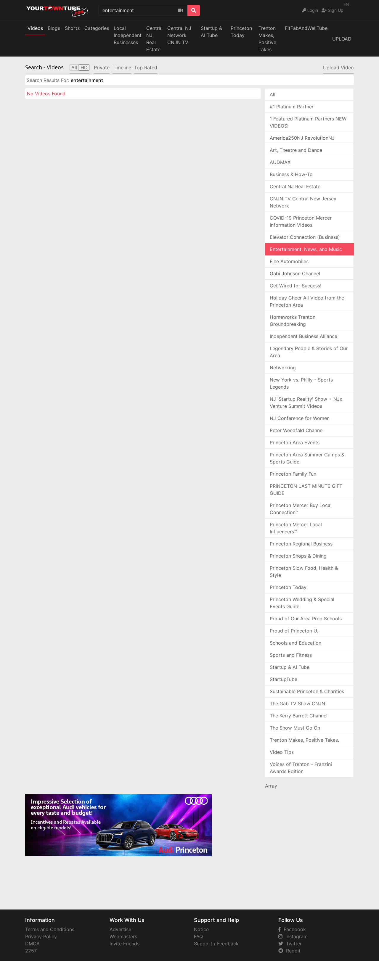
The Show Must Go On (295, 728)
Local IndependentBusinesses (128, 35)
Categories (96, 28)
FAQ (198, 936)
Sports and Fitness (291, 655)
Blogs (54, 28)
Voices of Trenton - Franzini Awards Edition (301, 767)
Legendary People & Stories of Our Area (309, 351)
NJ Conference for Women (300, 418)
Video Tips (282, 752)
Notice (201, 929)
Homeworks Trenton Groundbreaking (292, 320)
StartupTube (283, 679)
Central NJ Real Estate (295, 186)
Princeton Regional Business (301, 544)
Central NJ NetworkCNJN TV (179, 35)
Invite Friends (124, 943)
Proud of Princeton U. (294, 631)
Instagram (295, 936)
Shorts (72, 28)
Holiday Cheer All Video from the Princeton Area (307, 301)
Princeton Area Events (294, 442)
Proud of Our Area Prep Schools (306, 619)
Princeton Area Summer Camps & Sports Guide (307, 458)
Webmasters (123, 936)
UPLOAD (341, 39)
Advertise (120, 929)
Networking (283, 368)
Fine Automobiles (289, 261)
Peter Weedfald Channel (297, 430)
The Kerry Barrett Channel (298, 716)
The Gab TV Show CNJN (297, 703)
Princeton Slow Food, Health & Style (304, 571)
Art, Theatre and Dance (296, 150)
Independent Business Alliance (303, 336)
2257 (31, 951)
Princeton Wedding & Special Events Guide (302, 602)
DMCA (32, 943)
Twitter (292, 943)
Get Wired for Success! (295, 286)
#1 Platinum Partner (292, 107)
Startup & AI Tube (211, 31)
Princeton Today (241, 31)
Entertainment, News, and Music (306, 249)
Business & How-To (291, 174)
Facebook (293, 929)
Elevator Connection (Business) (305, 237)
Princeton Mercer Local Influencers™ (296, 528)
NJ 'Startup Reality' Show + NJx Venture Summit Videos (306, 402)
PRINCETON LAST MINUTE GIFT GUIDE (306, 489)
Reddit (292, 951)
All (272, 94)
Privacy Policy (41, 936)
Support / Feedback (216, 943)
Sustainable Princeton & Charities (307, 691)
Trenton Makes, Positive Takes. (304, 740)
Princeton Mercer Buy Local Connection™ (301, 508)
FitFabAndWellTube (306, 28)
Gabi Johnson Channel (295, 273)
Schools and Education (295, 643)
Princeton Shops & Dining (298, 556)
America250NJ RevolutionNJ (302, 138)
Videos (35, 28)
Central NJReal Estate (154, 38)
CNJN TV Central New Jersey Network (303, 202)
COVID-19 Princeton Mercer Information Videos (301, 221)
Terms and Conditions (49, 929)
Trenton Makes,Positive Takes (267, 38)
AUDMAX (280, 162)
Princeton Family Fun (293, 474)
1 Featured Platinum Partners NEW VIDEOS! (308, 122)
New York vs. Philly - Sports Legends (301, 383)
